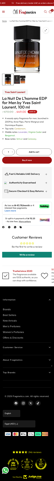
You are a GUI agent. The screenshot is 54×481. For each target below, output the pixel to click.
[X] (10, 227)
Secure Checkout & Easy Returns (26, 191)
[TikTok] (38, 403)
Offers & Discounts (13, 338)
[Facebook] (4, 227)
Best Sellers (9, 315)
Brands (7, 309)
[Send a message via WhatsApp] (5, 470)
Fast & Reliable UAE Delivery (24, 173)
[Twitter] (30, 403)
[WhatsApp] (15, 227)
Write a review (27, 254)
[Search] (45, 11)
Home (4, 21)
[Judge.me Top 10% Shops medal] (41, 464)
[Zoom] (46, 30)
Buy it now (27, 160)
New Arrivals (10, 321)
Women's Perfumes (13, 332)
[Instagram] (23, 403)
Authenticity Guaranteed (22, 182)
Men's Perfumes (11, 326)
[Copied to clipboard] (21, 227)
